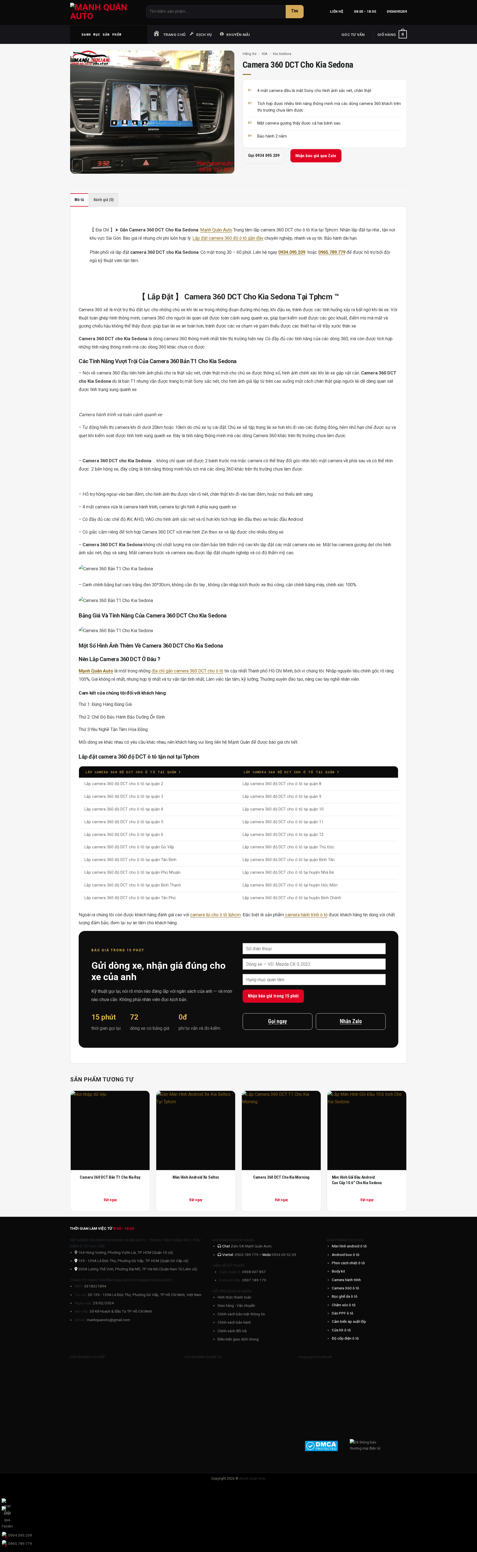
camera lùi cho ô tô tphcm (215, 914)
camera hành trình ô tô (306, 914)
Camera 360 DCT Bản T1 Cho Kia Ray (110, 1177)
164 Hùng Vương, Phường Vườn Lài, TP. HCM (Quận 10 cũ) (125, 1252)
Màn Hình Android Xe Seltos (196, 1177)
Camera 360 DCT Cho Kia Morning (281, 1177)
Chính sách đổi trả (232, 1331)
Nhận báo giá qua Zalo (315, 155)
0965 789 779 (247, 1254)
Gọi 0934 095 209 (264, 155)
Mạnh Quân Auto (216, 230)
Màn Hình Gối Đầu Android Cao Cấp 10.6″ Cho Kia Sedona (357, 1180)
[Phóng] (77, 165)
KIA (264, 53)
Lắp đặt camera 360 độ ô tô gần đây (227, 238)
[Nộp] (295, 11)
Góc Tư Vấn (353, 34)
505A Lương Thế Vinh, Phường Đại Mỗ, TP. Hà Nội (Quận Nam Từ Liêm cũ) (137, 1269)
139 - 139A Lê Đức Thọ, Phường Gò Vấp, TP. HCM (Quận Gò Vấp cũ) (133, 1260)
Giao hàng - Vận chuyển (236, 1305)
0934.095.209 (291, 252)
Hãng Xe (249, 53)
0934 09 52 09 (284, 1254)
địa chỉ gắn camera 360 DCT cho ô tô (187, 671)
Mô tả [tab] (79, 199)
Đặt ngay (110, 1200)
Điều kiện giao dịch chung (238, 1339)
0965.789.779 (331, 252)
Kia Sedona (282, 53)
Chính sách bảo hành (234, 1322)
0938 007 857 (254, 1271)
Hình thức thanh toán (234, 1297)
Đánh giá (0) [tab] (104, 199)
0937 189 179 (254, 1280)
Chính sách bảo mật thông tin (241, 1314)
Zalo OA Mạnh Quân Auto (251, 1246)
